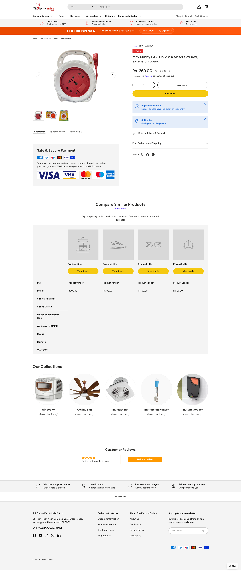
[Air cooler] (48, 389)
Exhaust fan (120, 409)
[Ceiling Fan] (84, 389)
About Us (134, 518)
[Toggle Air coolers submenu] (100, 16)
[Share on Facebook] (147, 154)
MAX (134, 46)
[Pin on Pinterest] (153, 154)
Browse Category (42, 16)
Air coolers (92, 16)
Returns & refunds (107, 524)
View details (83, 271)
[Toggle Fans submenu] (66, 16)
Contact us (135, 535)
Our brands (135, 524)
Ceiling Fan (84, 409)
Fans (61, 16)
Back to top (120, 496)
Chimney (110, 16)
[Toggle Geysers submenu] (82, 16)
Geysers (75, 16)
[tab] (39, 132)
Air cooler (48, 409)
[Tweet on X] (142, 154)
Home (35, 39)
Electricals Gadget (128, 16)
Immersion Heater (156, 409)
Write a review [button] (145, 459)
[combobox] (125, 7)
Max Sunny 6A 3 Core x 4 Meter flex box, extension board (56, 39)
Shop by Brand (184, 16)
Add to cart (182, 85)
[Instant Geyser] (192, 389)
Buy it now (170, 93)
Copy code (167, 30)
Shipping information (108, 518)
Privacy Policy (137, 530)
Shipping (148, 76)
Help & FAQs (104, 535)
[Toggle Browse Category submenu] (54, 16)
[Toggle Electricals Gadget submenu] (140, 16)
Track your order (106, 530)
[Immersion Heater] (156, 389)
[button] (207, 7)
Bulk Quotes (201, 16)
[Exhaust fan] (120, 389)
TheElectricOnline (46, 559)
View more (120, 208)
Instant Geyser (192, 409)
